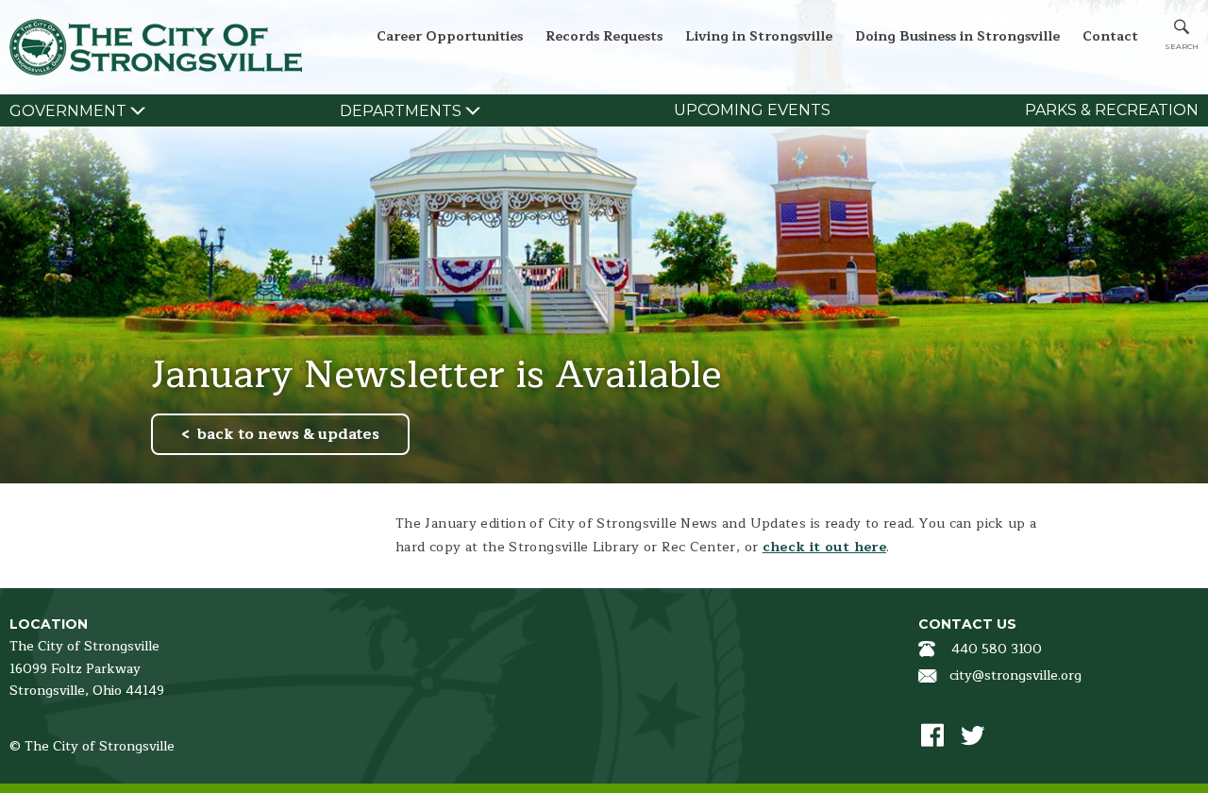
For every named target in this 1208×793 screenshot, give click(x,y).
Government (67, 111)
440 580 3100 (996, 649)
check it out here (824, 547)
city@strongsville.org (1015, 675)
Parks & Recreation (1112, 110)
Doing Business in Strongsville (957, 36)
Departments (400, 111)
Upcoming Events (752, 110)
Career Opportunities (450, 36)
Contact (1110, 36)
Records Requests (604, 36)
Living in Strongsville (758, 36)
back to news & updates (288, 434)
